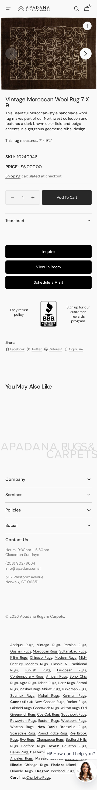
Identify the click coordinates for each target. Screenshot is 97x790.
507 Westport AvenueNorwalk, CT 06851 (24, 579)
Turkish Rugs (37, 670)
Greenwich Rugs (46, 708)
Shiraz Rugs (51, 689)
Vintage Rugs (48, 645)
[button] (8, 9)
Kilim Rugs (19, 657)
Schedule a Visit (48, 282)
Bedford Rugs (33, 746)
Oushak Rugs (20, 651)
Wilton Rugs (70, 708)
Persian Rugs (75, 645)
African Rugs (56, 676)
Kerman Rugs (74, 695)
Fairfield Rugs (21, 708)
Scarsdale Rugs (23, 733)
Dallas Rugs (19, 752)
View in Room (48, 267)
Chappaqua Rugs (50, 739)
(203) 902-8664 (20, 563)
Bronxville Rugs (73, 726)
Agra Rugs (28, 683)
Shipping (12, 176)
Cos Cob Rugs (48, 714)
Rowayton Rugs (23, 720)
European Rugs (71, 670)
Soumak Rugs (22, 695)
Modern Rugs (66, 657)
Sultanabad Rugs (72, 651)
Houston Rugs (74, 746)
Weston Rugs (22, 726)
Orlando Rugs (21, 771)
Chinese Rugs (41, 657)
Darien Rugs (76, 701)
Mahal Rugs (48, 695)
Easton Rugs (48, 720)
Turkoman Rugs (74, 689)
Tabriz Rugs (47, 683)
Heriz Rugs (66, 683)
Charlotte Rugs (38, 777)
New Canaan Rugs (50, 701)
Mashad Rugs (30, 689)
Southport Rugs (73, 714)
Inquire (48, 251)
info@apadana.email (23, 568)
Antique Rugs (21, 645)
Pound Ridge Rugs (53, 733)
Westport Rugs (73, 720)
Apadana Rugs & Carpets (42, 616)
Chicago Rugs (36, 764)
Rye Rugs (27, 739)
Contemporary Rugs (27, 676)
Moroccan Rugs (45, 651)
